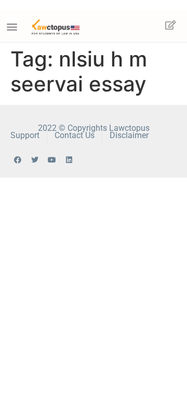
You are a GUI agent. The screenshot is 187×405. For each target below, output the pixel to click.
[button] (12, 26)
